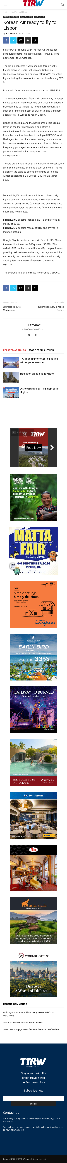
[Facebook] (6, 40)
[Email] (20, 40)
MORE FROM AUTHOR (41, 350)
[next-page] (10, 404)
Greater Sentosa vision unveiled (27, 1022)
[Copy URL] (35, 40)
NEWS (14, 12)
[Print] (28, 40)
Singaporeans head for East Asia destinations (37, 1029)
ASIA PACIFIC (39, 17)
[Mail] (30, 335)
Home (6, 12)
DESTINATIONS (26, 17)
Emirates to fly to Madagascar (12, 308)
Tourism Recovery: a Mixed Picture (50, 308)
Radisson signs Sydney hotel (37, 373)
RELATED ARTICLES (14, 350)
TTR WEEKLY (11, 33)
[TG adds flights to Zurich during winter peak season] (11, 362)
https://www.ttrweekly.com (33, 329)
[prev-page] (5, 404)
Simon (6, 1022)
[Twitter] (13, 40)
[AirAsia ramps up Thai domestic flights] (11, 392)
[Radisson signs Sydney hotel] (11, 377)
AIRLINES (23, 12)
